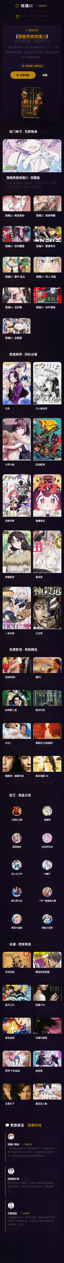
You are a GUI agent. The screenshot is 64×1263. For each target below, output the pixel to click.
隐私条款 (39, 1245)
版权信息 (52, 1245)
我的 (46, 16)
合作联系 (32, 1252)
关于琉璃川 (12, 1245)
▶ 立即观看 (23, 75)
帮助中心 (26, 1245)
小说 (41, 16)
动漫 (29, 16)
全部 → (58, 131)
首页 (18, 16)
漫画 (23, 16)
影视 (35, 16)
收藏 (45, 75)
